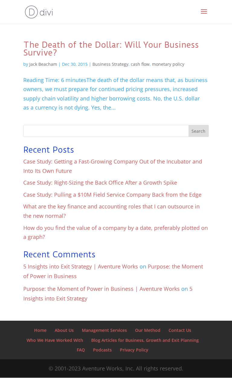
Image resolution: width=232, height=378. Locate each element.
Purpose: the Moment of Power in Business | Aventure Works (101, 288)
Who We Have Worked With (55, 340)
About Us (64, 330)
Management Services (104, 330)
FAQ (81, 350)
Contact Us (180, 330)
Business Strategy (110, 64)
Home (40, 330)
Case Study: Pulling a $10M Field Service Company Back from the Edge (112, 194)
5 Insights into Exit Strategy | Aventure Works (80, 266)
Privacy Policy (134, 350)
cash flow (140, 64)
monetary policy (168, 64)
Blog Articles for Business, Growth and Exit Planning (145, 340)
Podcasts (102, 350)
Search (198, 131)
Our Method (147, 330)
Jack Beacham (43, 64)
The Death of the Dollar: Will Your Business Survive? (111, 49)
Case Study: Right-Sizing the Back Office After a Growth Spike (100, 182)
